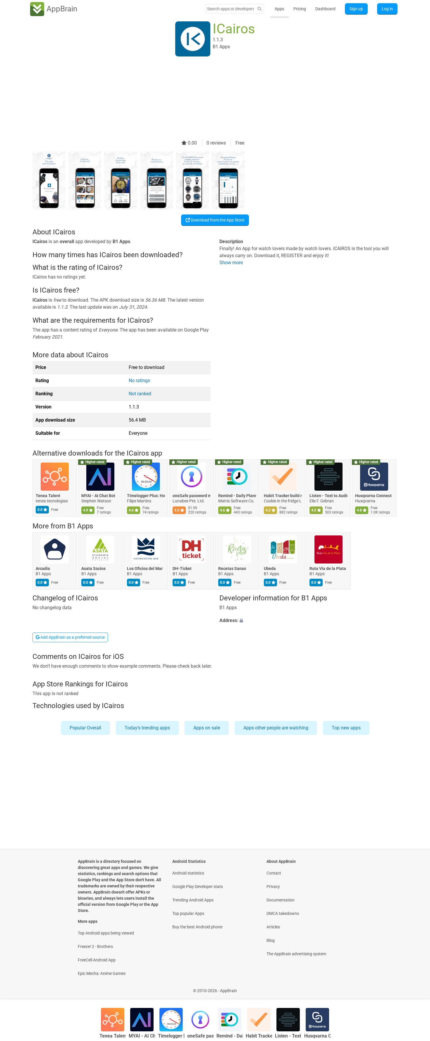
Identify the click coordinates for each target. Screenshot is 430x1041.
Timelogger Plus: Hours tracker (146, 496)
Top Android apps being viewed (106, 933)
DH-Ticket (182, 568)
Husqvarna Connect (373, 496)
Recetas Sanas (232, 568)
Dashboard (325, 8)
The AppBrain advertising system (296, 953)
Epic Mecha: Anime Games (101, 973)
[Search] (259, 8)
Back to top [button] (415, 987)
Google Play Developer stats (197, 886)
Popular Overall (85, 728)
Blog (270, 940)
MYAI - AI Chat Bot (98, 496)
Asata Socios (93, 568)
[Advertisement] (207, 99)
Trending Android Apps (193, 900)
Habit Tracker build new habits (283, 496)
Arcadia (43, 568)
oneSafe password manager (192, 496)
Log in (387, 8)
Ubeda (270, 568)
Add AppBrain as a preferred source (72, 637)
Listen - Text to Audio (328, 496)
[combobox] (230, 8)
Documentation (280, 900)
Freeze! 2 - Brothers (95, 946)
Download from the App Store (217, 220)
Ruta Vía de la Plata (327, 568)
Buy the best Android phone (197, 927)
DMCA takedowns (282, 913)
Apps (279, 8)
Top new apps (346, 728)
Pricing (299, 8)
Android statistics (188, 873)
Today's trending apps (147, 728)
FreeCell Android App (97, 960)
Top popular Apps (188, 913)
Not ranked (140, 393)
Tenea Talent (48, 496)
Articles (273, 927)
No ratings (139, 380)
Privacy (273, 886)
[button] (308, 620)
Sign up (356, 8)
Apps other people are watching (275, 728)
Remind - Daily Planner (237, 496)
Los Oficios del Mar (145, 568)
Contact (273, 873)
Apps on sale (206, 728)
